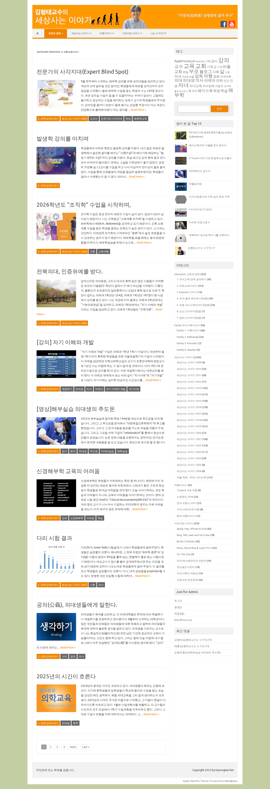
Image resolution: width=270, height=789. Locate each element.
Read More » (138, 109)
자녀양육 (208, 86)
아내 (177, 76)
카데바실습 (107, 451)
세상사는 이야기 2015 (189, 400)
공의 (73, 656)
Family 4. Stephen (186, 349)
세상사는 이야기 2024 (189, 458)
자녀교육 (195, 86)
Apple (178, 61)
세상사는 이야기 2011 (189, 375)
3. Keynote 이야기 (187, 292)
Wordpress (231, 781)
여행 (208, 75)
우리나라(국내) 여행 (188, 509)
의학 (219, 80)
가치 (64, 656)
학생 (128, 118)
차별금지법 (195, 183)
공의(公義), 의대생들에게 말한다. (77, 605)
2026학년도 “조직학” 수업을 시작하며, (84, 204)
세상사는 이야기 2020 (189, 432)
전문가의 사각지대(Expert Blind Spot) (82, 71)
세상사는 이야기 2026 (74, 118)
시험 (92, 584)
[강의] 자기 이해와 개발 (65, 342)
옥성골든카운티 (186, 567)
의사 (89, 389)
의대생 (79, 389)
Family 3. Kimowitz (187, 343)
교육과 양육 (54, 33)
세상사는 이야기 (80, 33)
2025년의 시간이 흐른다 (66, 676)
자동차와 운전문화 (187, 579)
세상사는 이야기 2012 (189, 381)
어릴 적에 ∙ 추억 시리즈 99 (191, 477)
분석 (73, 451)
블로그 (205, 71)
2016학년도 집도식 (200, 171)
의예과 (99, 389)
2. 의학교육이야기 (48, 118)
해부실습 (122, 451)
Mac (203, 61)
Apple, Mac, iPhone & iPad (192, 528)
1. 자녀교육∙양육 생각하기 (191, 279)
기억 (219, 67)
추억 (194, 91)
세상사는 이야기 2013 (189, 388)
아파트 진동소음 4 (199, 222)
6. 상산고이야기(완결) (189, 311)
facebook (189, 61)
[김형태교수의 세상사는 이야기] (135, 28)
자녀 (183, 85)
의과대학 (225, 76)
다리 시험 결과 (54, 538)
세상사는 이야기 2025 (74, 584)
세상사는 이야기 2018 (189, 420)
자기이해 (134, 389)
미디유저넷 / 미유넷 (200, 209)
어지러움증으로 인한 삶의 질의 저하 (209, 196)
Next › (73, 747)
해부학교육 (140, 118)
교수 (178, 66)
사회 (215, 72)
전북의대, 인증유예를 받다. (70, 271)
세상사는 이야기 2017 (189, 413)
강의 (64, 518)
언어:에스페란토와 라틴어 (191, 560)
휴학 (75, 723)
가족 (208, 61)
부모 (194, 71)
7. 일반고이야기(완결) (189, 317)
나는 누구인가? (158, 33)
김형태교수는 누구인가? (201, 247)
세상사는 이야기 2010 (189, 368)
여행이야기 (105, 33)
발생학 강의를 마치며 (63, 138)
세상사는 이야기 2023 (189, 452)
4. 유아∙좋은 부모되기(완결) (192, 298)
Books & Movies (186, 541)
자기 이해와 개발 (115, 389)
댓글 (179, 613)
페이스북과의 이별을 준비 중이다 (208, 145)
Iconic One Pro (191, 781)
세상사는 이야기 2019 (189, 426)
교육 (189, 66)
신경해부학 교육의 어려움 (68, 471)
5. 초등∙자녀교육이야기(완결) (193, 305)
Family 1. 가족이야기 (188, 330)
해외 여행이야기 (186, 515)
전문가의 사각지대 (111, 118)
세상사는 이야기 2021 (189, 439)
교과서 (94, 118)
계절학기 (67, 389)
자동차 (219, 86)
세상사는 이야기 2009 (189, 362)
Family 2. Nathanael (188, 336)
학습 (100, 518)
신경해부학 (76, 518)
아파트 (185, 76)
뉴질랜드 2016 (185, 496)
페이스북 (205, 90)
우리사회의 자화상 (187, 573)
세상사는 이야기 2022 (189, 445)
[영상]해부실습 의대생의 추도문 (76, 409)
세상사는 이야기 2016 (189, 407)
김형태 (178, 639)
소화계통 (103, 251)
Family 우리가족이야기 (187, 325)
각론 (92, 251)
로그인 (178, 600)
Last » (85, 747)
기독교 (211, 66)
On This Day (184, 554)
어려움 (90, 518)
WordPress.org (183, 619)
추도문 (94, 451)
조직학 (227, 86)
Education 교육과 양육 (187, 274)
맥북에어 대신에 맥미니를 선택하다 (209, 235)
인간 (226, 80)
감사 (64, 451)
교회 (200, 66)
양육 (199, 76)
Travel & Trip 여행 (187, 490)
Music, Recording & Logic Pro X (194, 547)
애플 (191, 76)
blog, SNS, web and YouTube (193, 535)
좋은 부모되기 (181, 91)
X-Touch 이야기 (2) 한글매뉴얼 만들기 (210, 158)
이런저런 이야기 (131, 33)
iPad (198, 61)
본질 (185, 72)
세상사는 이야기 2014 (189, 394)
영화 (216, 76)
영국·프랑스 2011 (186, 503)
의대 (178, 80)
